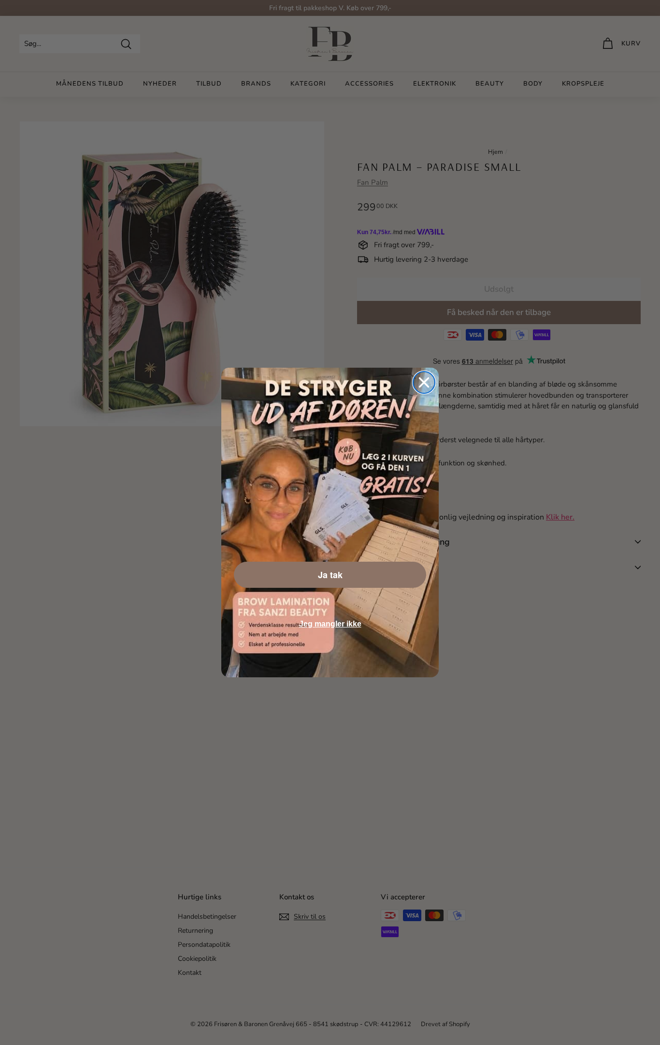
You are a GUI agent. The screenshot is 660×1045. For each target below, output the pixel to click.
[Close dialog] (424, 382)
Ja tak (330, 574)
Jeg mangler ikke (330, 624)
